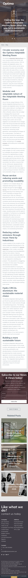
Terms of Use (4, 525)
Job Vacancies (5, 521)
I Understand (14, 577)
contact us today (11, 513)
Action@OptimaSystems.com (9, 551)
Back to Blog (13, 409)
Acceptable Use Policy (7, 527)
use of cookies (23, 575)
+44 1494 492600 (7, 547)
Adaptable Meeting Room (16, 58)
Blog (7, 44)
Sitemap (3, 541)
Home (2, 44)
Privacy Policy (5, 523)
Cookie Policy (5, 529)
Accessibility (4, 531)
